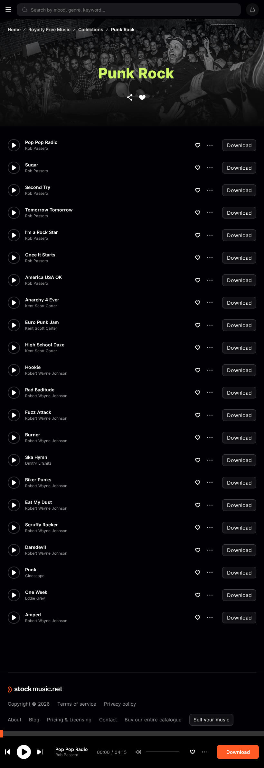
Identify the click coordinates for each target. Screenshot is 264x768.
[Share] (129, 97)
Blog (34, 720)
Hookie (33, 367)
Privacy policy (120, 704)
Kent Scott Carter (41, 306)
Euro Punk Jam (42, 322)
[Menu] (8, 9)
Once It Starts (40, 255)
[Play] (24, 752)
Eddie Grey (35, 598)
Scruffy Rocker (41, 524)
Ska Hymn (36, 457)
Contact (108, 720)
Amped (33, 614)
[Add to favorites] (192, 751)
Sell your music (211, 720)
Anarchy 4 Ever (42, 300)
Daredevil (35, 547)
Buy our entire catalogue (153, 720)
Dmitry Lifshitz (38, 463)
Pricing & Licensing (69, 720)
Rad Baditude (39, 390)
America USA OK (43, 277)
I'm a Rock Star (41, 232)
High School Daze (44, 345)
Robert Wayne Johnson (46, 373)
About (14, 720)
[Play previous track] (7, 752)
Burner (32, 435)
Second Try (37, 187)
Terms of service (76, 704)
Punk (30, 569)
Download (239, 145)
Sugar (31, 165)
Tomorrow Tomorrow (49, 210)
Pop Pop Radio (71, 749)
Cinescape (34, 576)
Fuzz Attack (38, 412)
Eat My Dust (38, 502)
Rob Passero (66, 754)
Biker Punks (38, 480)
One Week (36, 592)
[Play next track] (39, 752)
